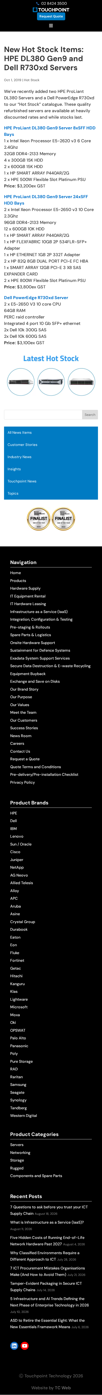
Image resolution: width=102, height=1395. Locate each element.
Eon (13, 944)
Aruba (15, 906)
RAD (14, 1069)
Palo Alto (18, 1038)
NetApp (17, 867)
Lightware (19, 999)
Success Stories (24, 727)
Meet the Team (23, 712)
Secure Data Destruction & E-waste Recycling (50, 665)
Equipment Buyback (28, 673)
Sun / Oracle (21, 844)
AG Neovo (19, 875)
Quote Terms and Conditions (35, 766)
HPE (13, 813)
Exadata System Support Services (40, 658)
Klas (14, 991)
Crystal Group (22, 921)
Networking (20, 1152)
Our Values (19, 704)
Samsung (18, 1084)
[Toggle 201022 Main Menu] (51, 26)
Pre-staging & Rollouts (30, 627)
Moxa (15, 1014)
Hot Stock (31, 80)
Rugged (16, 1168)
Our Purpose (21, 696)
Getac (15, 968)
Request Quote (51, 16)
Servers (16, 1144)
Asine (15, 913)
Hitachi (16, 975)
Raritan (16, 1076)
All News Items (20, 432)
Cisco (15, 851)
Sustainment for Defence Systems (40, 650)
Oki (13, 1022)
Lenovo (16, 836)
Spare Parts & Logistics (30, 634)
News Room (21, 735)
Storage (17, 1160)
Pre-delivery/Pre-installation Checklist (44, 774)
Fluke (14, 952)
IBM (13, 828)
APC (14, 898)
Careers (17, 743)
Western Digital (23, 1115)
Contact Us (20, 751)
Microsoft (19, 1006)
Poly (14, 1053)
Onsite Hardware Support (32, 642)
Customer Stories (22, 444)
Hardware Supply (25, 588)
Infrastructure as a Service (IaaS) (39, 611)
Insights (14, 469)
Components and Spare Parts (36, 1175)
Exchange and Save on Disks (35, 681)
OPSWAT (17, 1030)
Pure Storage (21, 1061)
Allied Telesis (21, 882)
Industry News (20, 456)
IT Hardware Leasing (28, 603)
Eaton (15, 937)
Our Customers (23, 720)
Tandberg (18, 1107)
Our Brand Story (24, 689)
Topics (13, 493)
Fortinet (17, 960)
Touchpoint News (22, 481)
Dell (13, 820)
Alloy (14, 890)
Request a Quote (25, 758)
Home (15, 572)
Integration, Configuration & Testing (41, 619)
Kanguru (17, 983)
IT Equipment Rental (28, 596)
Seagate (17, 1092)
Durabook (19, 929)
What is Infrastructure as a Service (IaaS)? (47, 1222)
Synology (18, 1100)
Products (18, 580)
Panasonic (19, 1045)
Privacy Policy (22, 782)
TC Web (63, 1388)
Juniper (16, 859)
